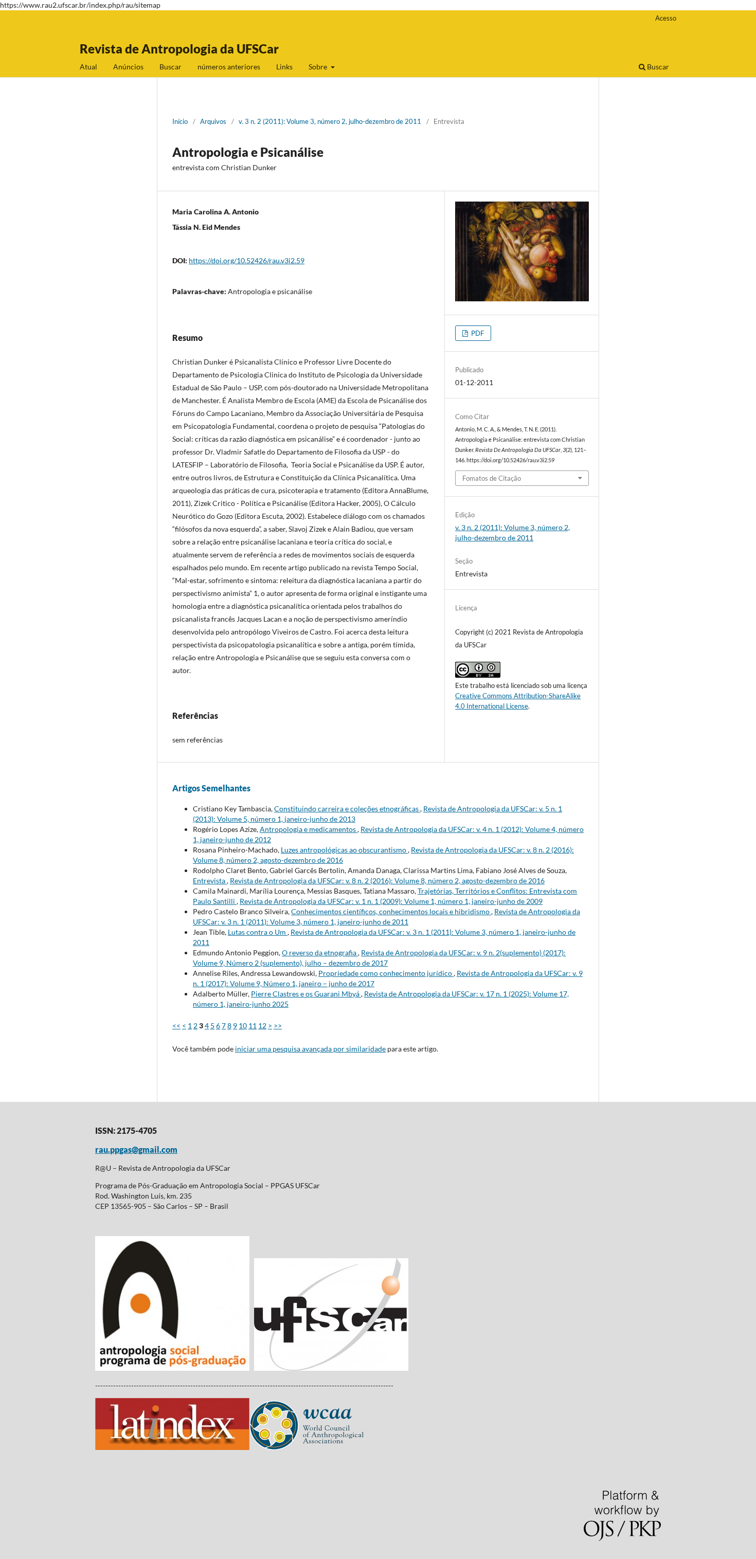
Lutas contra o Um (257, 932)
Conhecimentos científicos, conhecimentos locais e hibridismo (391, 911)
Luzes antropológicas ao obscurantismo (344, 849)
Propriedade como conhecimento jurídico (386, 973)
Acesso (665, 18)
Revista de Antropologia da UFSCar (179, 48)
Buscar (170, 66)
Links (284, 66)
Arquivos (213, 121)
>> (278, 1025)
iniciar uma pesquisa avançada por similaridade (310, 1048)
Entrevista (210, 880)
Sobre (319, 66)
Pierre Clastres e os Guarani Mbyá (306, 993)
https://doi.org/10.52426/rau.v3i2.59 (246, 260)
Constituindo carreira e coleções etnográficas (347, 808)
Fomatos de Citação (491, 478)
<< (176, 1025)
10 (243, 1025)
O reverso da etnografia (320, 952)
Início (180, 121)
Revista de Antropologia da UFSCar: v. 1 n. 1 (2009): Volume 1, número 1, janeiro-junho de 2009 (391, 901)
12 (262, 1025)
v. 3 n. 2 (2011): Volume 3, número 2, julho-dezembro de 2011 (330, 121)
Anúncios (128, 66)
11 (252, 1025)
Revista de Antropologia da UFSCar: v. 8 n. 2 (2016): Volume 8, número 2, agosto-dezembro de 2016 (387, 880)
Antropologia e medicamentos (308, 829)
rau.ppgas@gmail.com (136, 1149)
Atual (88, 66)
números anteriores (228, 66)
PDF (477, 333)
